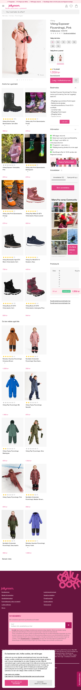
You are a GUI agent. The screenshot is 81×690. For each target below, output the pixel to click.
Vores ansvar (47, 605)
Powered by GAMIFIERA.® (58, 256)
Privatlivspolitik (48, 598)
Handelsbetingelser (7, 598)
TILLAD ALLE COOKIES (16, 683)
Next (44, 49)
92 (52, 42)
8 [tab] (32, 80)
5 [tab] (26, 80)
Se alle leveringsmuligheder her (60, 303)
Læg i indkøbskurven (61, 80)
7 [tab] (30, 80)
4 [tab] (23, 80)
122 (74, 42)
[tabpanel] (24, 49)
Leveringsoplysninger (50, 592)
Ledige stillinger (6, 605)
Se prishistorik (55, 75)
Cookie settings (48, 601)
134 (58, 46)
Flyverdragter (19, 16)
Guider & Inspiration (7, 595)
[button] (3, 6)
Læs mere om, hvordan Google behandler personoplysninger (24, 676)
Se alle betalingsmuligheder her (60, 301)
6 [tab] (28, 80)
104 (58, 42)
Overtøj (11, 16)
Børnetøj (4, 16)
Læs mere (64, 122)
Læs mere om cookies (12, 674)
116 (69, 42)
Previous (3, 49)
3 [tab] (21, 80)
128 (53, 46)
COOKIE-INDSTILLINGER (40, 683)
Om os (3, 608)
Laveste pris (66, 291)
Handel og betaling (49, 595)
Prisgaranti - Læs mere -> (61, 145)
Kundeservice (5, 592)
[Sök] (4, 12)
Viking (52, 21)
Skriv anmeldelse (63, 188)
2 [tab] (19, 80)
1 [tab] (17, 80)
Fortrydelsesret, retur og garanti (11, 601)
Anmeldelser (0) (58, 177)
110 (63, 42)
